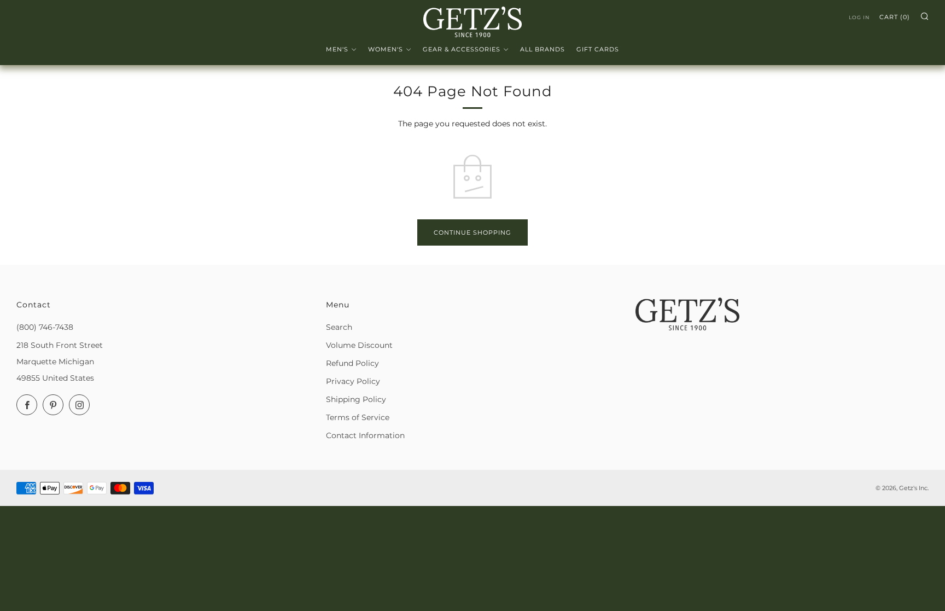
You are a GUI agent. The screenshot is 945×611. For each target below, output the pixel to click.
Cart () (894, 17)
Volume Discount (359, 345)
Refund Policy (352, 363)
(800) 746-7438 (44, 327)
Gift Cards (597, 49)
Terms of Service (357, 417)
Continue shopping (472, 232)
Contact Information (365, 435)
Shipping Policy (356, 399)
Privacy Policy (353, 381)
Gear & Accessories (461, 49)
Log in (859, 17)
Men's (337, 49)
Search (339, 327)
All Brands (542, 49)
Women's (385, 49)
